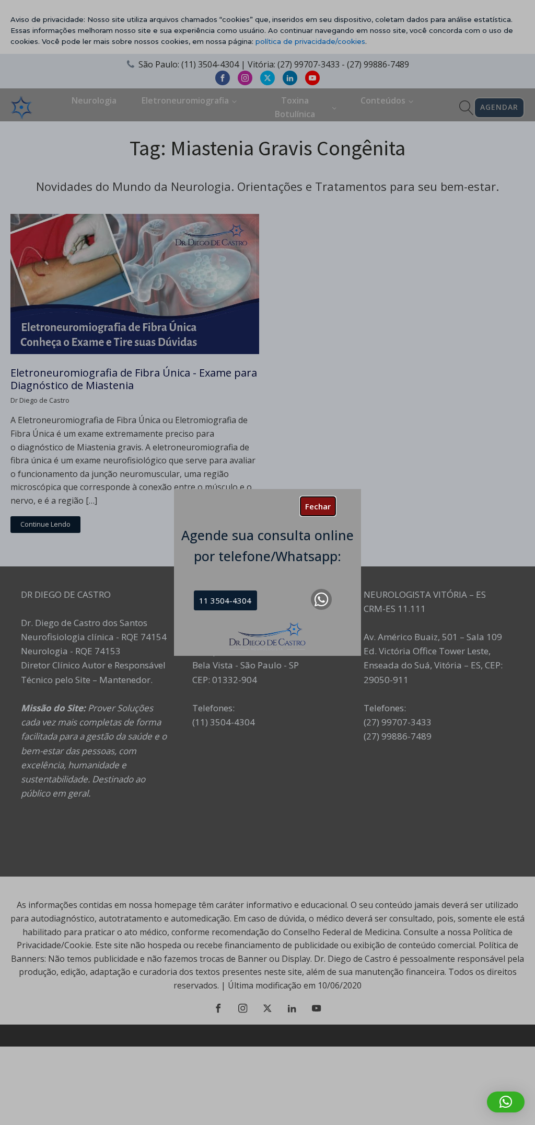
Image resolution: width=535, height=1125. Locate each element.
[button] (506, 1102)
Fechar (318, 506)
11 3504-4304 (225, 600)
